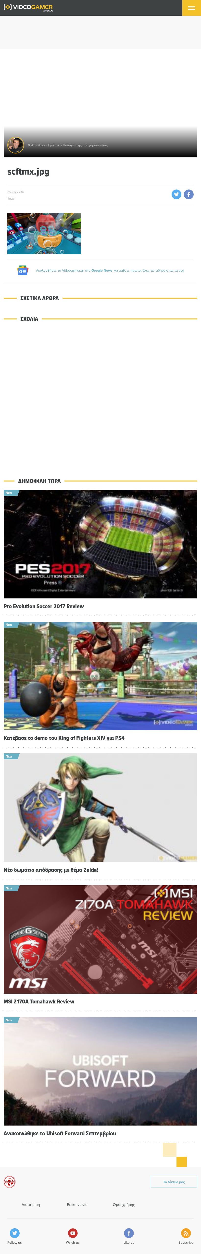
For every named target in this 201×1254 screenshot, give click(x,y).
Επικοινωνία (77, 1204)
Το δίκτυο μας (174, 1181)
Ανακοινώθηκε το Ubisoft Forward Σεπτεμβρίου (60, 1133)
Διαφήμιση (31, 1204)
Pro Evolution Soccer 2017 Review (44, 606)
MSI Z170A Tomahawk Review (39, 1001)
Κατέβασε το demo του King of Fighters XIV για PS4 (64, 738)
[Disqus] (100, 396)
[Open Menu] (191, 8)
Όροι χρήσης (124, 1204)
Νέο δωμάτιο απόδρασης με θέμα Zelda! (51, 869)
